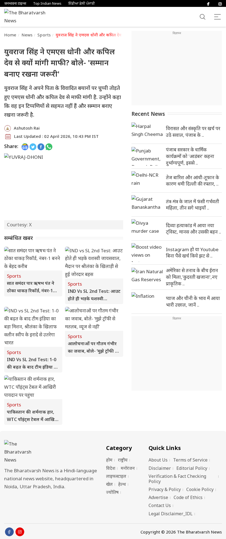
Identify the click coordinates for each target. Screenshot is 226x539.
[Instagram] (220, 3)
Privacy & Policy (165, 489)
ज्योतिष (112, 492)
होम (109, 460)
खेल (109, 484)
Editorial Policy (191, 468)
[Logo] (52, 452)
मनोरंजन (128, 468)
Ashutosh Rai (27, 128)
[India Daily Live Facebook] (40, 147)
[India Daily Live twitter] (32, 147)
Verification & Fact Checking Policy (177, 478)
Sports (44, 34)
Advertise (158, 497)
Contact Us (160, 505)
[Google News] (24, 147)
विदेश (110, 468)
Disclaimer (160, 468)
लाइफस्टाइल (116, 476)
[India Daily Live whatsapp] (48, 147)
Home (10, 34)
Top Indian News (47, 3)
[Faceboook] (9, 531)
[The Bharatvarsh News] (27, 17)
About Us (158, 460)
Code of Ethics (188, 497)
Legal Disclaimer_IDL (171, 514)
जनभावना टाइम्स (15, 3)
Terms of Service (190, 460)
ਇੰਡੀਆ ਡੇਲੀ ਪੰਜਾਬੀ (81, 3)
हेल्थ (122, 484)
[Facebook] (208, 3)
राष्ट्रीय (123, 460)
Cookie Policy (200, 489)
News (27, 34)
